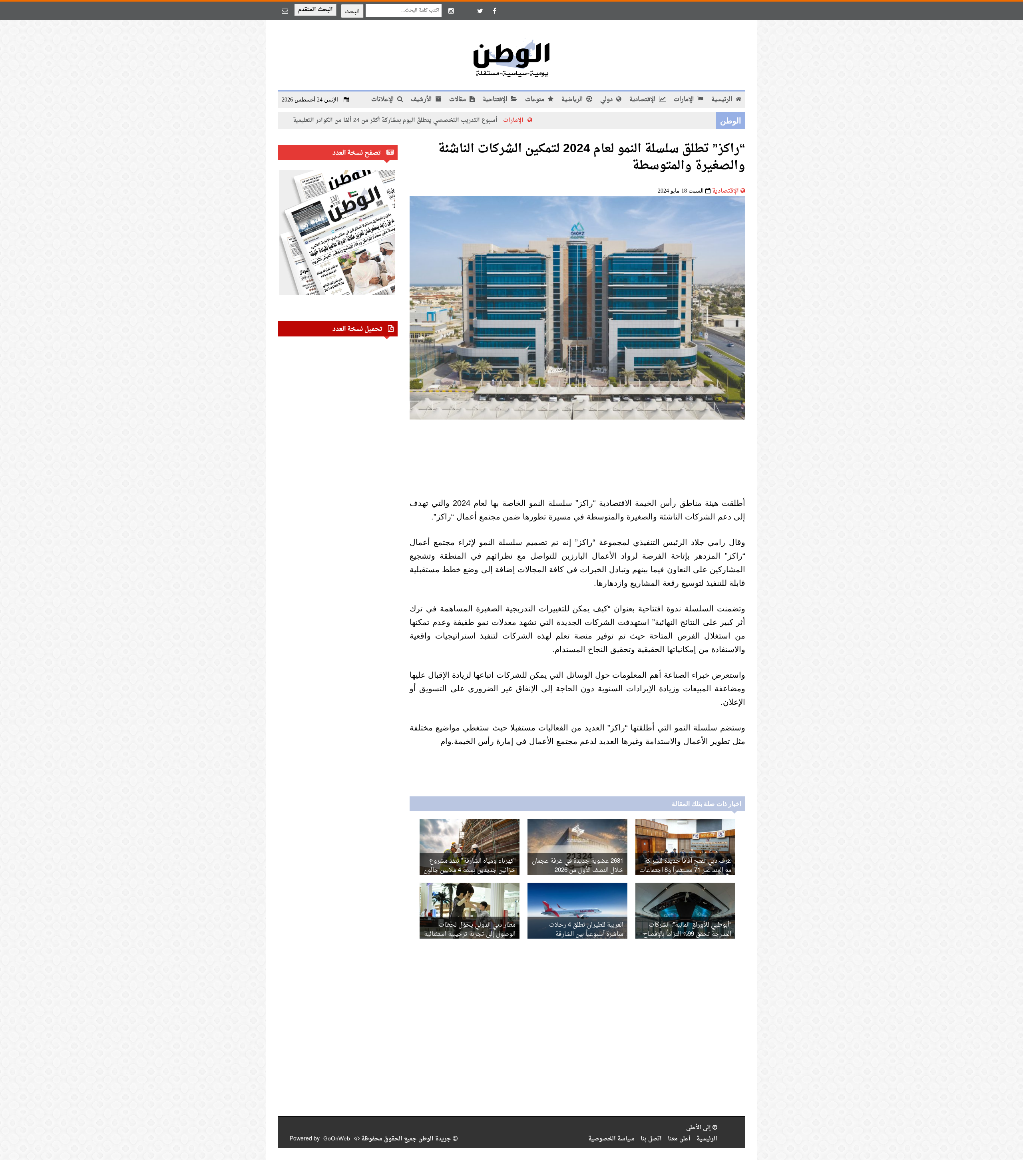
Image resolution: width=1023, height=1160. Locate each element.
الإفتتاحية (496, 99)
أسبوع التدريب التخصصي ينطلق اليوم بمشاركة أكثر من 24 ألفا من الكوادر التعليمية (453, 120)
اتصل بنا (651, 1139)
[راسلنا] (285, 11)
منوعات (535, 99)
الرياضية (572, 99)
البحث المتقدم (315, 9)
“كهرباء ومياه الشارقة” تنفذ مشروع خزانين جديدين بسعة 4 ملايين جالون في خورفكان (469, 870)
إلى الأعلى (699, 1127)
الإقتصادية (643, 99)
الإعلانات (383, 99)
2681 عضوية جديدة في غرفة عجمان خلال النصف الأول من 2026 (577, 866)
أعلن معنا (679, 1139)
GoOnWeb (336, 1139)
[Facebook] (494, 11)
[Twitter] (480, 11)
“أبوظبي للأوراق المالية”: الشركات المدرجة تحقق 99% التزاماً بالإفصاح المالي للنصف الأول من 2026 (687, 934)
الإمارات (684, 99)
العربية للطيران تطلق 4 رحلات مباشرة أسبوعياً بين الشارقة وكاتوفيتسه (586, 934)
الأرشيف (422, 99)
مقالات (458, 99)
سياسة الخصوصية (611, 1139)
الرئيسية (722, 99)
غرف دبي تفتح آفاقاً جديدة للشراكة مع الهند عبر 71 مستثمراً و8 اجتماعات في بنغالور (685, 870)
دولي (607, 99)
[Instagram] (451, 11)
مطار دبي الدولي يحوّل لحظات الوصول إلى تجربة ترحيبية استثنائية (469, 929)
